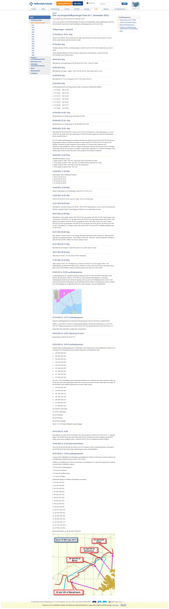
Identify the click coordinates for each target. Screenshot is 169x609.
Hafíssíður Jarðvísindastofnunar (38, 65)
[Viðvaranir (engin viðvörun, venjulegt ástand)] (136, 4)
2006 (33, 36)
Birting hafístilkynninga (127, 25)
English (92, 3)
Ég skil (123, 605)
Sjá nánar (115, 605)
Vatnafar (66, 9)
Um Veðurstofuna (120, 9)
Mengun (106, 9)
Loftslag (86, 9)
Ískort (32, 68)
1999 (33, 52)
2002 (33, 46)
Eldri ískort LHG (36, 61)
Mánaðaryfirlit (35, 71)
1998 (33, 55)
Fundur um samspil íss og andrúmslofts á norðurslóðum (129, 28)
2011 (33, 25)
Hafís (121, 31)
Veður (43, 9)
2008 (33, 32)
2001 (33, 48)
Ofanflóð (76, 9)
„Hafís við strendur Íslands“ (128, 22)
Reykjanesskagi (64, 3)
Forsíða (33, 9)
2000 (33, 50)
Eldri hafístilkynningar (38, 23)
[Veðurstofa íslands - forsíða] (40, 1)
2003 (33, 43)
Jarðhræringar (55, 9)
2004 (33, 41)
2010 (33, 27)
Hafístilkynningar (36, 20)
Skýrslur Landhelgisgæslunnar (38, 58)
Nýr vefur (77, 3)
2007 (33, 34)
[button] (55, 13)
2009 (33, 29)
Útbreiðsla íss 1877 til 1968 (128, 20)
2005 (33, 39)
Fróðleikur (34, 73)
